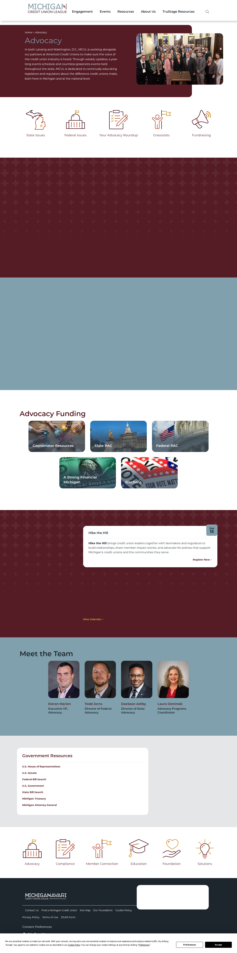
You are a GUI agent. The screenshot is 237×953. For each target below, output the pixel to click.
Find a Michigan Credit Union (59, 910)
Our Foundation (103, 910)
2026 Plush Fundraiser (45, 237)
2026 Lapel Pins (140, 237)
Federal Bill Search (34, 779)
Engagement (82, 12)
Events (105, 12)
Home (28, 32)
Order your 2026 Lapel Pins (159, 249)
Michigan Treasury (34, 798)
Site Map (85, 910)
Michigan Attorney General (39, 805)
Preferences (189, 945)
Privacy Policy (31, 917)
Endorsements (163, 331)
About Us (148, 12)
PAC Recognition (102, 331)
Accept (218, 945)
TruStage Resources (178, 12)
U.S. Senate (29, 773)
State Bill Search (32, 792)
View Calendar (92, 619)
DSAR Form (68, 917)
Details (42, 249)
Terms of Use (50, 917)
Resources (125, 12)
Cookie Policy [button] (74, 945)
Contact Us (32, 910)
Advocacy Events (40, 331)
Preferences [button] (144, 945)
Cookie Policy (123, 910)
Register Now (201, 559)
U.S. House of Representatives (41, 766)
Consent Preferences (37, 927)
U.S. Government (33, 785)
